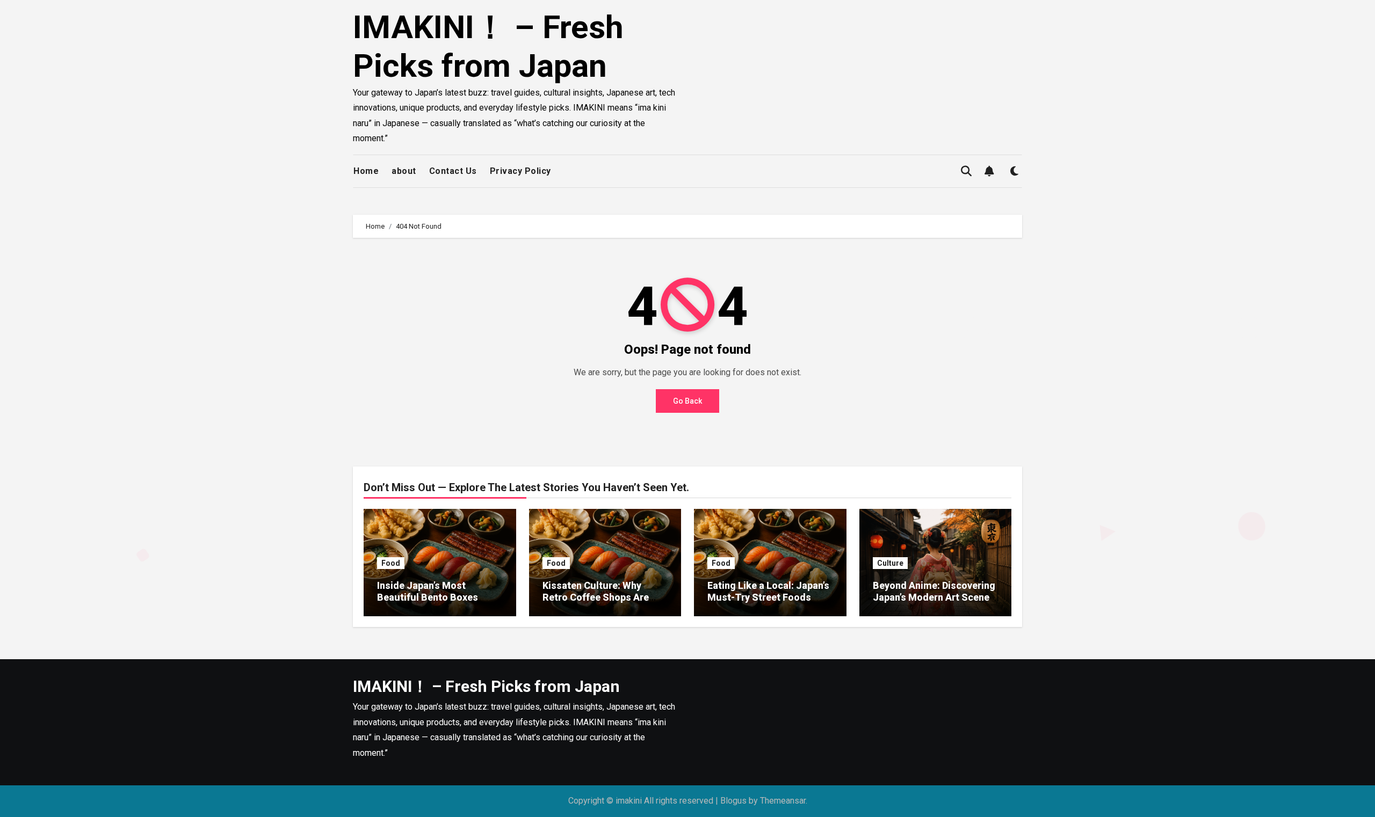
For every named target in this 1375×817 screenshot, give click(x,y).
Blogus (733, 801)
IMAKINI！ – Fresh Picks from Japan (488, 46)
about (404, 171)
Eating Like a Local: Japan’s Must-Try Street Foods (768, 591)
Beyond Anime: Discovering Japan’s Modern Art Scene (934, 591)
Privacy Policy (520, 171)
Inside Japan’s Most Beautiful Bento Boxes (427, 591)
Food (390, 563)
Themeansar (783, 801)
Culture (890, 563)
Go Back (687, 401)
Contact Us (453, 171)
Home (366, 171)
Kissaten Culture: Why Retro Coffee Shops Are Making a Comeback (595, 597)
